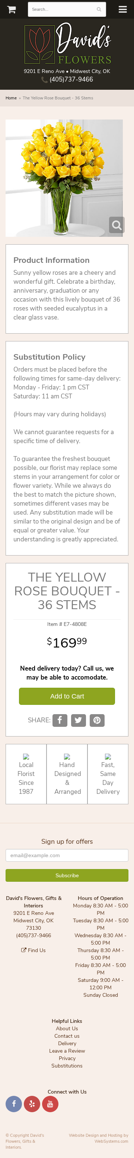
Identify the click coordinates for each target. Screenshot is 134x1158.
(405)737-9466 (70, 79)
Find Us (36, 950)
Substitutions (67, 1065)
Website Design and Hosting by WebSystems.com (98, 1138)
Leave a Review (67, 1050)
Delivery (67, 1043)
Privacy (67, 1058)
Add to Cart (67, 696)
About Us (67, 1028)
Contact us (67, 1036)
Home (11, 98)
